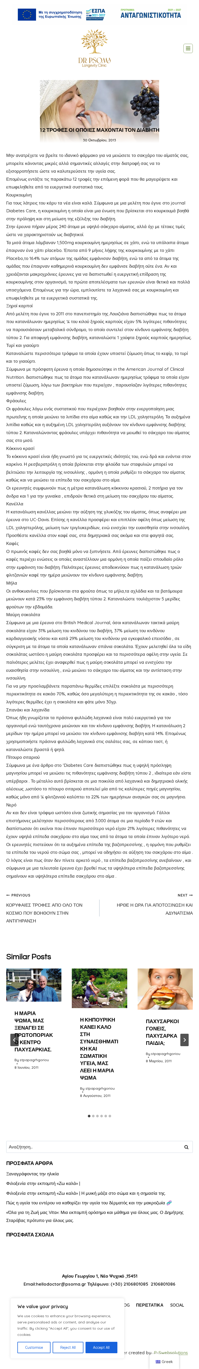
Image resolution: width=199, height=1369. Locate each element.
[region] (67, 1328)
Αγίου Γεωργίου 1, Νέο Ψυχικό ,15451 (99, 1276)
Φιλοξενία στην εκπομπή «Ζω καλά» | (43, 1183)
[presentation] (33, 985)
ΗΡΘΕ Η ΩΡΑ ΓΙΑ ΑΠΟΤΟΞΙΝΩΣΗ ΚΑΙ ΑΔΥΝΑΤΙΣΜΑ (155, 904)
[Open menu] (188, 48)
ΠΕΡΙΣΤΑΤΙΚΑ (150, 1305)
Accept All (101, 1347)
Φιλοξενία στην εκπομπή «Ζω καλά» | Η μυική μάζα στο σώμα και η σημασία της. (86, 1193)
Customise (34, 1347)
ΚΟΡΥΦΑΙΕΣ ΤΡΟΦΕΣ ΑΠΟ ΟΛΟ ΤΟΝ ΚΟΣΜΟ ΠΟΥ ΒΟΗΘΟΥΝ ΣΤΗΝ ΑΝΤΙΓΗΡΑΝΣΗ (44, 908)
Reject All (68, 1347)
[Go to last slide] (14, 1040)
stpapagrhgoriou (34, 1060)
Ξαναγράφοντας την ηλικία (32, 1173)
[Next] (184, 1040)
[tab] (89, 1116)
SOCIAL (177, 1305)
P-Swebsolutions (171, 1352)
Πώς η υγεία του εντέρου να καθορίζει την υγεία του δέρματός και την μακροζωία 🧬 (89, 1202)
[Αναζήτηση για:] (99, 1146)
